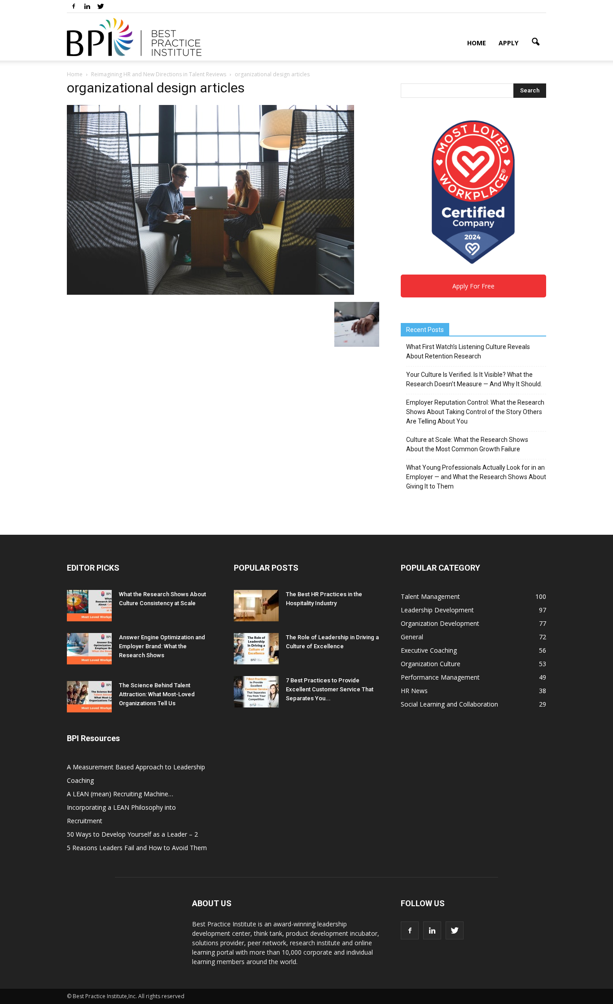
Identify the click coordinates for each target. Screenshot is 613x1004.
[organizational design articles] (210, 292)
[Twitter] (100, 6)
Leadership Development (437, 610)
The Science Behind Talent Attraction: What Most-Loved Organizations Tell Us (157, 694)
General (412, 637)
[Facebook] (73, 6)
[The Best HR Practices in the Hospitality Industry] (256, 605)
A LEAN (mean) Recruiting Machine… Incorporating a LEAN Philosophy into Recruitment (121, 807)
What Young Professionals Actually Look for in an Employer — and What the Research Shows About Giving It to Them (476, 477)
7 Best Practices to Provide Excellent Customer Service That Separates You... (329, 689)
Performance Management (440, 677)
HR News (414, 690)
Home (476, 43)
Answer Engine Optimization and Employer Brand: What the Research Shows (162, 646)
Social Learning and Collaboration (449, 704)
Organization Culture (430, 663)
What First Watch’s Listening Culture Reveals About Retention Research (468, 351)
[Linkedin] (87, 6)
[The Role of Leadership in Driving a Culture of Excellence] (256, 648)
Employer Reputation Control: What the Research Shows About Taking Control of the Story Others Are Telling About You (475, 412)
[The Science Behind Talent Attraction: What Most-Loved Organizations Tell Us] (89, 696)
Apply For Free (473, 286)
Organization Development (440, 623)
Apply (508, 43)
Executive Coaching (429, 650)
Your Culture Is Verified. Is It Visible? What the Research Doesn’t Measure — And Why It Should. (474, 379)
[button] (535, 42)
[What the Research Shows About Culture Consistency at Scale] (89, 605)
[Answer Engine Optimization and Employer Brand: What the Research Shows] (89, 648)
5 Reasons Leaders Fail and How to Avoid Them (137, 847)
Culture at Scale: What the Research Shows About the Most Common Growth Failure (467, 444)
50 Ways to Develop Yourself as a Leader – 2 (132, 834)
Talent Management (430, 596)
